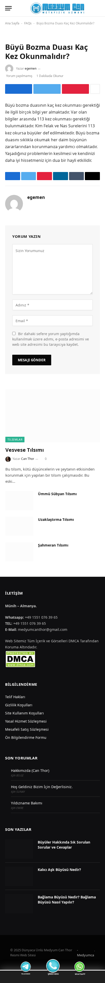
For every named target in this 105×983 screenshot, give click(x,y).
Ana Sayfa (12, 23)
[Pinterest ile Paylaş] (75, 89)
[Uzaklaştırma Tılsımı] (19, 526)
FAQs (28, 23)
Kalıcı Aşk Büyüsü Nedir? (59, 869)
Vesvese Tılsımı (24, 449)
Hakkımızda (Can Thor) (30, 770)
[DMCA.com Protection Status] (20, 658)
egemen (30, 68)
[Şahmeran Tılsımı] (19, 551)
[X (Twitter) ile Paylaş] (46, 89)
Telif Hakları (15, 696)
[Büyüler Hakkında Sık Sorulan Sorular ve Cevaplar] (19, 849)
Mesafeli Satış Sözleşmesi (27, 729)
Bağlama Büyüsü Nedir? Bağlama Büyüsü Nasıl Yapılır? (67, 899)
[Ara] (99, 8)
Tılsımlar (14, 439)
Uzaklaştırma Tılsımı (56, 519)
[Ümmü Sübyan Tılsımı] (19, 500)
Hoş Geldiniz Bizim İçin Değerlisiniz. (42, 786)
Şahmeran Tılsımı (53, 545)
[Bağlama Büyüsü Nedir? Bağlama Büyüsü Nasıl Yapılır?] (19, 903)
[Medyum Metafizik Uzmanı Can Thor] (57, 8)
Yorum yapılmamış (19, 76)
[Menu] (8, 8)
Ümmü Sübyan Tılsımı (57, 493)
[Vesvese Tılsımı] (52, 415)
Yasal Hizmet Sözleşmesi (26, 721)
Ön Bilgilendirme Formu (25, 737)
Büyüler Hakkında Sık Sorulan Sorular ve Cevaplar (64, 845)
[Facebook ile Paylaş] (18, 89)
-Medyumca (85, 952)
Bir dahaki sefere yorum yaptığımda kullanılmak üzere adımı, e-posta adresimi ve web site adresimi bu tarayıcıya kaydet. (50, 339)
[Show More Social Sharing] (95, 89)
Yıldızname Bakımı (26, 803)
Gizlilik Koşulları (18, 705)
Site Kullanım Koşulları (24, 713)
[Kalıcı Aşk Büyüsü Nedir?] (19, 876)
